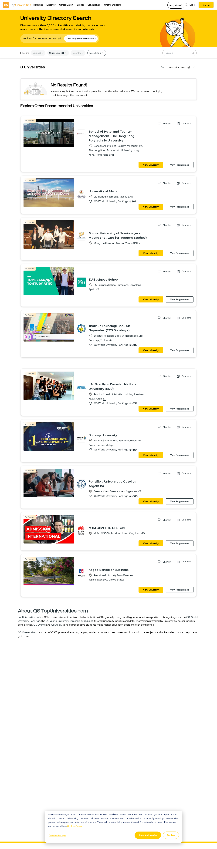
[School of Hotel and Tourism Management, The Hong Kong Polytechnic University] (81, 134)
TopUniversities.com (29, 617)
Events (80, 4)
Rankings (38, 4)
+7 (104, 399)
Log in (192, 4)
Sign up (206, 4)
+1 (140, 243)
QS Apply (56, 624)
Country (77, 52)
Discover (51, 4)
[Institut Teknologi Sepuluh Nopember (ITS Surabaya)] (81, 328)
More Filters (95, 52)
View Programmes (179, 164)
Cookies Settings (57, 835)
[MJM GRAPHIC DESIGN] (81, 530)
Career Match (66, 4)
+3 (97, 289)
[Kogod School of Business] (81, 572)
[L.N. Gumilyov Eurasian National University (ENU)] (81, 386)
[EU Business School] (81, 282)
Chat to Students (112, 4)
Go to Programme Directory (80, 38)
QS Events (40, 624)
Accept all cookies (148, 835)
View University (151, 164)
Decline (171, 835)
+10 (142, 533)
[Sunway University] (81, 437)
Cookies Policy (74, 826)
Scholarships (94, 4)
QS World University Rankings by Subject (69, 621)
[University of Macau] (81, 193)
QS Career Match (28, 632)
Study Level (56, 52)
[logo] (17, 5)
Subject (37, 52)
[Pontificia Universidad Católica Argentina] (81, 484)
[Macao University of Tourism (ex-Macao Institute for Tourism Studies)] (81, 235)
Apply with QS (176, 5)
